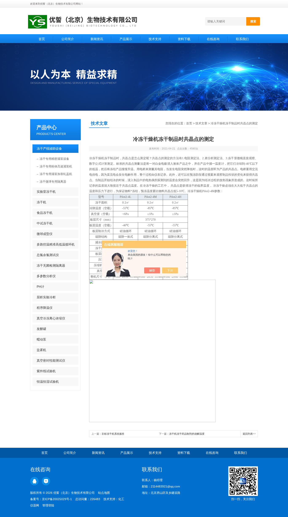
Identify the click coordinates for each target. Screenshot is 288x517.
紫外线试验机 (46, 371)
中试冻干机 (44, 223)
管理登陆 (48, 505)
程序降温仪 (44, 307)
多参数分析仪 (46, 276)
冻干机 (41, 202)
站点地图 (104, 492)
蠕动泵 (41, 339)
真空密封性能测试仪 (51, 360)
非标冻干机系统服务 (113, 433)
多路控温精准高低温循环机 (56, 244)
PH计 (40, 286)
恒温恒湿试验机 (48, 381)
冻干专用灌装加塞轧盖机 (56, 174)
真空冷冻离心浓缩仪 (51, 318)
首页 (42, 39)
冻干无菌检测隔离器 (51, 265)
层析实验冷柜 (46, 297)
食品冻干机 (44, 212)
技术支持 (155, 39)
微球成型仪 (44, 234)
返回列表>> (249, 433)
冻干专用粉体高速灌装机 (56, 166)
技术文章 (201, 123)
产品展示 (126, 39)
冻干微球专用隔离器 (53, 181)
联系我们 (242, 39)
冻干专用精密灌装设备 (54, 158)
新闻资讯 (96, 39)
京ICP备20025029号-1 (57, 499)
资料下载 (184, 39)
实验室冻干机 (46, 191)
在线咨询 (213, 39)
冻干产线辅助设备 (49, 148)
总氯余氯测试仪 (48, 255)
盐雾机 (41, 350)
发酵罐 (41, 329)
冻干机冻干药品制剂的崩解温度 (187, 433)
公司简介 (67, 39)
